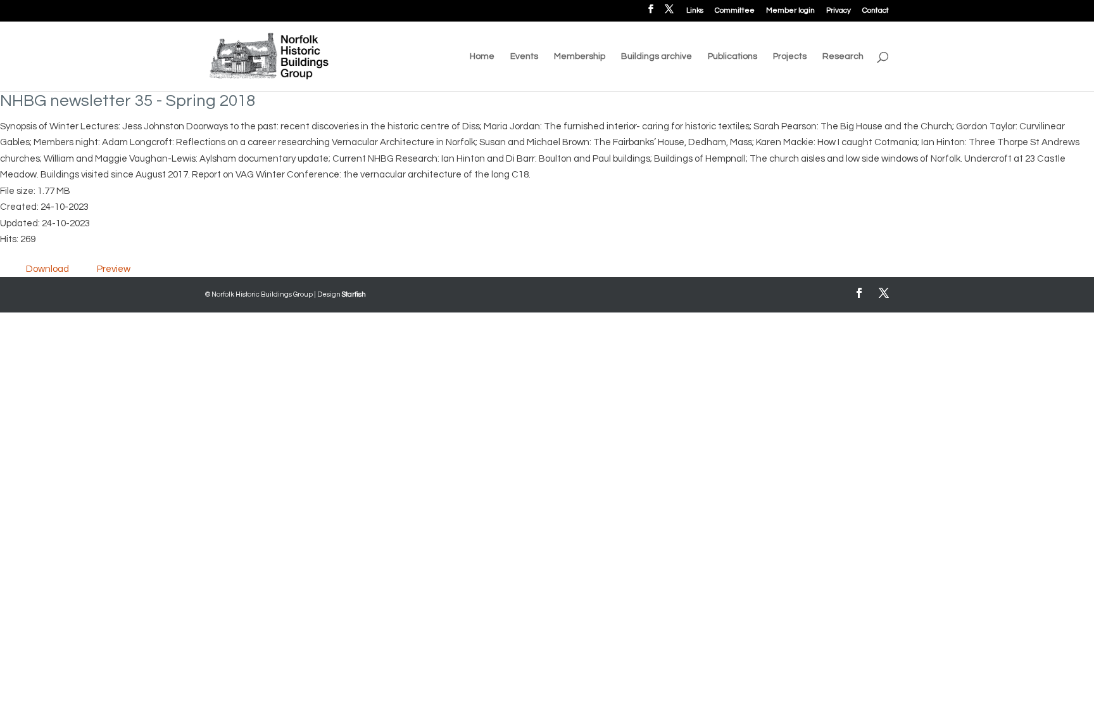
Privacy (838, 11)
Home (482, 56)
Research (843, 56)
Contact (875, 11)
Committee (735, 11)
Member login (790, 11)
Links (694, 11)
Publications (732, 56)
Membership (579, 56)
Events (524, 56)
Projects (790, 56)
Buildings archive (656, 56)
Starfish (354, 294)
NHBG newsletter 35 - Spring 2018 (127, 101)
